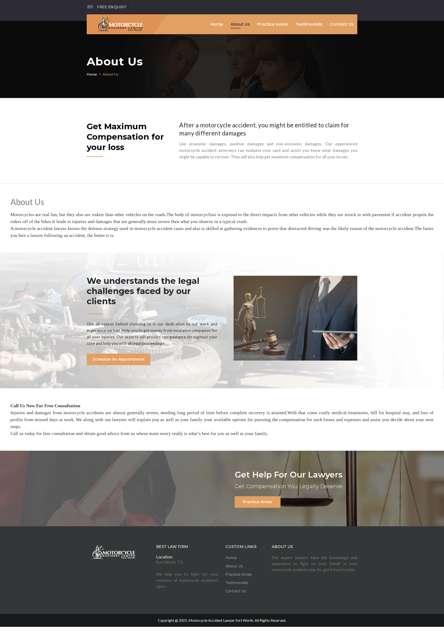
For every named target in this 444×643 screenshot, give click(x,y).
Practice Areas (272, 24)
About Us (240, 24)
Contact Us (342, 24)
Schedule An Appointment (118, 359)
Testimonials (309, 24)
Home (217, 24)
